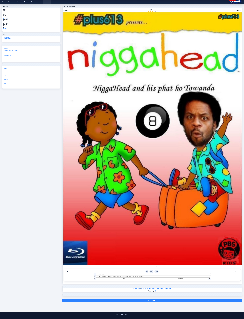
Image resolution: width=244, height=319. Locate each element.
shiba (5, 75)
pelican (5, 68)
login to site (7, 37)
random (47, 1)
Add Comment (152, 300)
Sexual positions (7, 55)
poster (156, 271)
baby (151, 271)
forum (34, 1)
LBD (5, 83)
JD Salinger (5, 18)
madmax (6, 79)
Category (124, 278)
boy (147, 271)
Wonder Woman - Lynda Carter (10, 50)
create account (7, 38)
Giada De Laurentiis (8, 53)
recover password (8, 39)
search (27, 1)
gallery (11, 1)
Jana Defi (6, 48)
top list (20, 1)
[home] (235, 1)
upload (40, 1)
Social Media (180, 278)
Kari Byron (6, 58)
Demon (5, 72)
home (4, 1)
